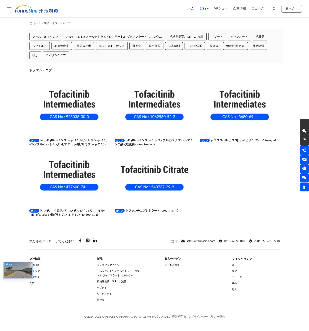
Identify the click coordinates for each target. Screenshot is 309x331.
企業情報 (239, 8)
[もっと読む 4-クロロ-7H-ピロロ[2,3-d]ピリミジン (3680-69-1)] (240, 108)
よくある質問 (172, 265)
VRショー (221, 8)
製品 (203, 8)
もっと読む (97, 131)
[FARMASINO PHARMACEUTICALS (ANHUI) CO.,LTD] (36, 9)
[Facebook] (80, 241)
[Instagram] (87, 241)
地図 (234, 289)
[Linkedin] (95, 241)
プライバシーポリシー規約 (208, 316)
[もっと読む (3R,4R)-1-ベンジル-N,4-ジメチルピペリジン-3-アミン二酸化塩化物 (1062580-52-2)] (155, 108)
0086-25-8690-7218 (267, 241)
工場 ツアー (36, 271)
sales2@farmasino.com (201, 241)
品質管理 (34, 277)
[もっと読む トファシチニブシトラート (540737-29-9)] (155, 178)
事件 (234, 283)
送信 (31, 283)
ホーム (189, 8)
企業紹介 (34, 265)
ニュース (257, 8)
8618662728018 (234, 241)
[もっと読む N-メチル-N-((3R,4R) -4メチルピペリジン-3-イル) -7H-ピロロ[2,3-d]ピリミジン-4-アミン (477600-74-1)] (69, 178)
